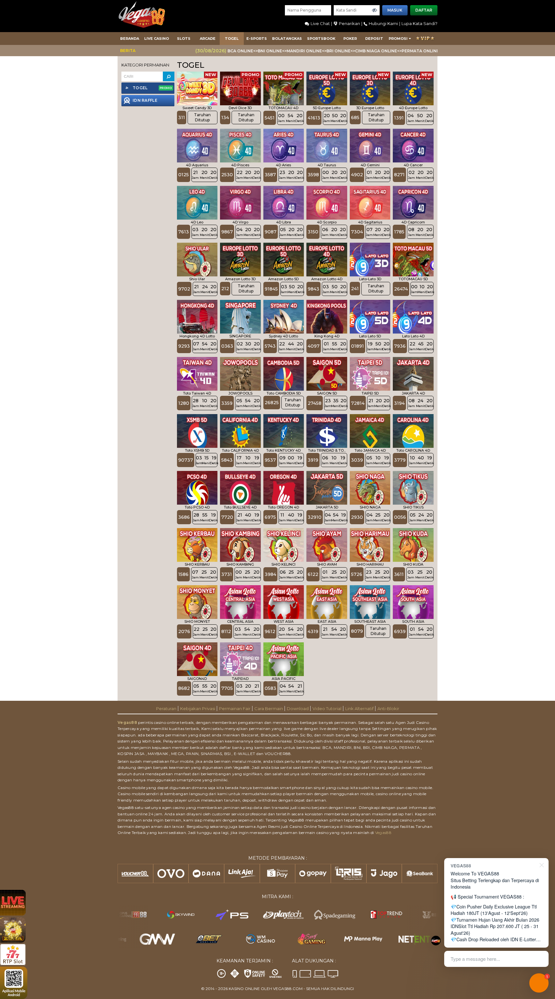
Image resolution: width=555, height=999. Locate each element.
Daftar (423, 10)
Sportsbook (321, 38)
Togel (232, 38)
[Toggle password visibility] (374, 10)
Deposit (374, 38)
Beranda (129, 38)
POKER (350, 38)
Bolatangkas (287, 38)
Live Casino (156, 38)
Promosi (398, 38)
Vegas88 (127, 722)
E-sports (256, 38)
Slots (183, 38)
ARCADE (208, 38)
